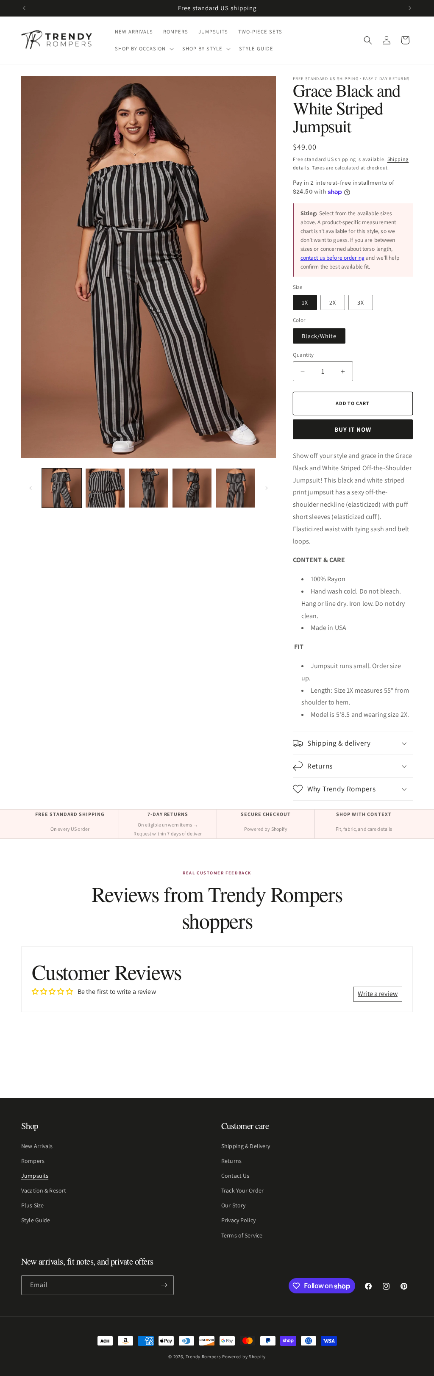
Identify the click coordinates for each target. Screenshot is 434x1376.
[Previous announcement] (24, 8)
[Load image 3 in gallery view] (148, 488)
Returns (231, 1161)
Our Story (233, 1205)
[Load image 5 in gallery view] (235, 488)
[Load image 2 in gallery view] (105, 488)
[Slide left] (30, 488)
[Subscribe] (164, 1285)
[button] (143, 48)
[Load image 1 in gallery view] (61, 488)
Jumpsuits (34, 1175)
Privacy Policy (238, 1220)
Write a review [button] (378, 993)
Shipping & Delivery (245, 1146)
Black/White (319, 336)
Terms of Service (241, 1235)
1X (305, 302)
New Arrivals (37, 1146)
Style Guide (35, 1220)
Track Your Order (242, 1190)
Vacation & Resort (43, 1190)
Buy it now (352, 429)
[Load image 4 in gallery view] (192, 488)
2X (332, 302)
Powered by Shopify (244, 1356)
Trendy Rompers (203, 1356)
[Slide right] (266, 488)
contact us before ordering (332, 257)
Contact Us (235, 1175)
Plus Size (32, 1205)
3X (360, 302)
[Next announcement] (410, 8)
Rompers (33, 1161)
